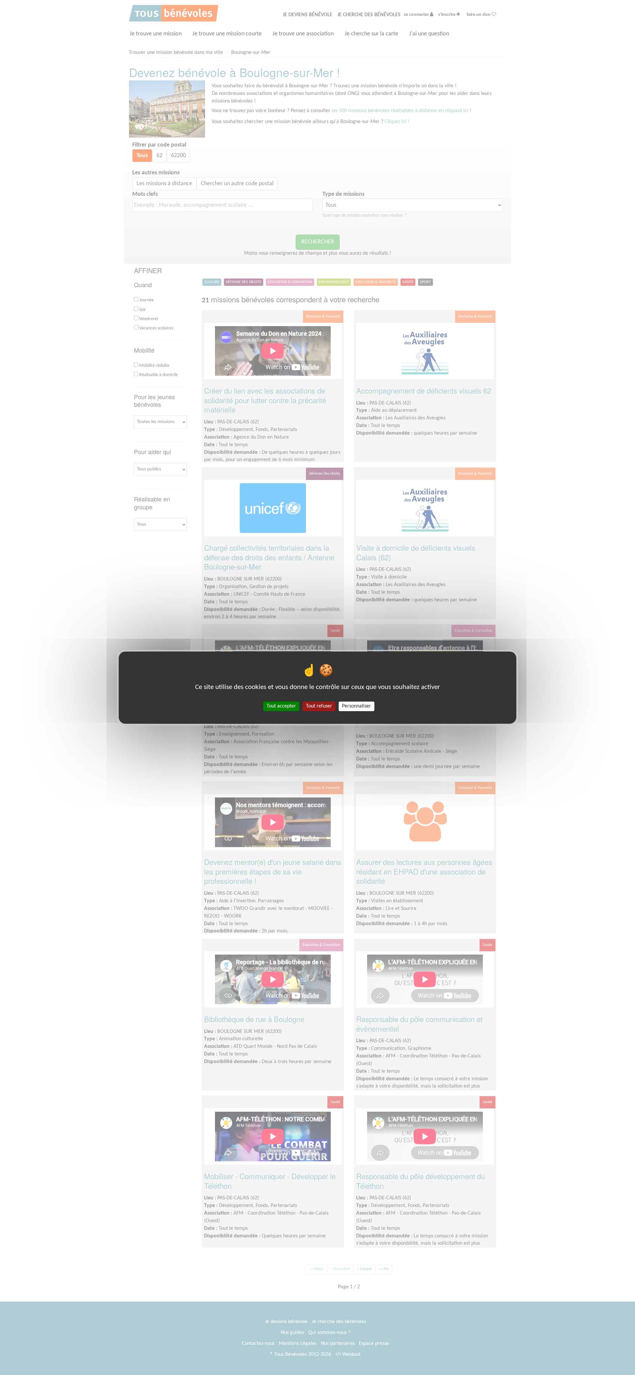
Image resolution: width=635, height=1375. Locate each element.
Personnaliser (356, 706)
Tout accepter (281, 706)
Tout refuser (319, 706)
